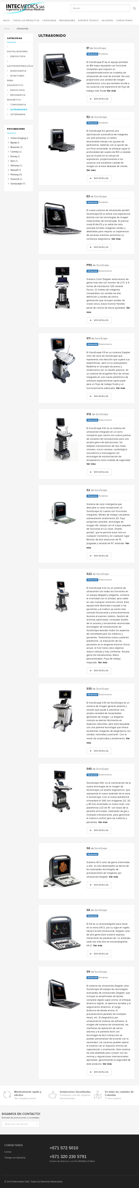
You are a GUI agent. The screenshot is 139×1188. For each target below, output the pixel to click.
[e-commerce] (26, 8)
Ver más (111, 90)
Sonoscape (16, 183)
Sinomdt (14, 179)
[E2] (62, 139)
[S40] (62, 791)
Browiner (15, 147)
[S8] (62, 932)
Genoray (14, 165)
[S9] (62, 994)
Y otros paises (119, 1095)
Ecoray (13, 156)
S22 (89, 574)
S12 (89, 414)
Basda (13, 142)
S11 (88, 338)
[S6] (62, 871)
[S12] (62, 436)
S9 (88, 972)
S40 (89, 769)
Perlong (14, 174)
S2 (88, 490)
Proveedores (67, 20)
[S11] (62, 361)
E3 (88, 196)
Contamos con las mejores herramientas (75, 1095)
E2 (88, 117)
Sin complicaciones (27, 1095)
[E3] (62, 219)
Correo (7, 1152)
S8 (88, 910)
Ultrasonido (92, 54)
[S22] (62, 596)
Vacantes (107, 20)
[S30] (62, 711)
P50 (89, 265)
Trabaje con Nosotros (15, 1157)
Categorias (49, 20)
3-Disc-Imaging (18, 138)
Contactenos (124, 20)
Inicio (7, 28)
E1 (88, 48)
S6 (88, 848)
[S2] (62, 512)
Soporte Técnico (88, 20)
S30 (89, 688)
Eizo (12, 161)
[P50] (62, 287)
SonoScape (100, 48)
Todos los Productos (26, 20)
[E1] (62, 70)
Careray (14, 151)
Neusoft (14, 170)
